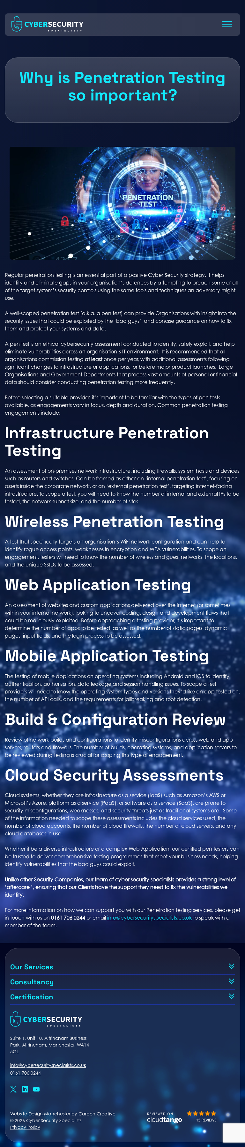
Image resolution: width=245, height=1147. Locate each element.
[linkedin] (25, 1090)
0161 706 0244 (25, 1073)
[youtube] (36, 1090)
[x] (13, 1090)
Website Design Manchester (40, 1113)
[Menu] (227, 24)
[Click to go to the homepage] (47, 30)
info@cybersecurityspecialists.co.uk (149, 917)
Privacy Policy (25, 1127)
